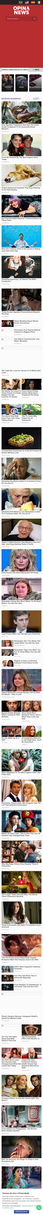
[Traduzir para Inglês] (27, 2)
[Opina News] (21, 10)
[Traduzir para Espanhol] (33, 2)
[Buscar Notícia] (34, 19)
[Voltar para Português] (20, 2)
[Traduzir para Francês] (39, 2)
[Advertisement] (21, 45)
